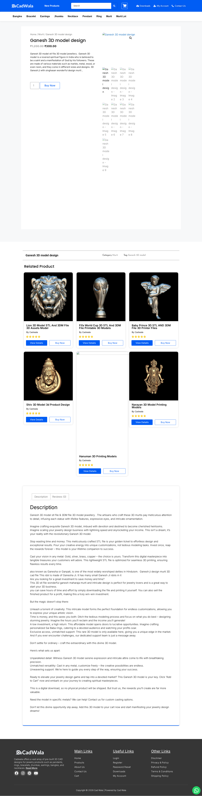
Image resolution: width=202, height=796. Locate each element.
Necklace (73, 16)
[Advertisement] (101, 202)
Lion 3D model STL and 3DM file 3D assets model (47, 327)
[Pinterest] (29, 773)
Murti (109, 16)
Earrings (45, 16)
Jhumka (58, 16)
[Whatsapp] (196, 790)
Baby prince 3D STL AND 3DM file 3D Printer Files (151, 327)
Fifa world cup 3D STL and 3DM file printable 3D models (100, 327)
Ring (99, 16)
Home (33, 34)
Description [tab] (41, 496)
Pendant (87, 16)
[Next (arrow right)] (197, 398)
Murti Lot (121, 16)
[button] (130, 38)
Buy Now (50, 85)
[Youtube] (36, 773)
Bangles (17, 16)
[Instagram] (23, 773)
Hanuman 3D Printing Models (98, 456)
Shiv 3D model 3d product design (48, 404)
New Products (52, 5)
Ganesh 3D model (137, 255)
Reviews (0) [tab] (59, 496)
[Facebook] (16, 773)
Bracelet (31, 16)
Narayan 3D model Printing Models (149, 406)
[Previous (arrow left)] (5, 398)
